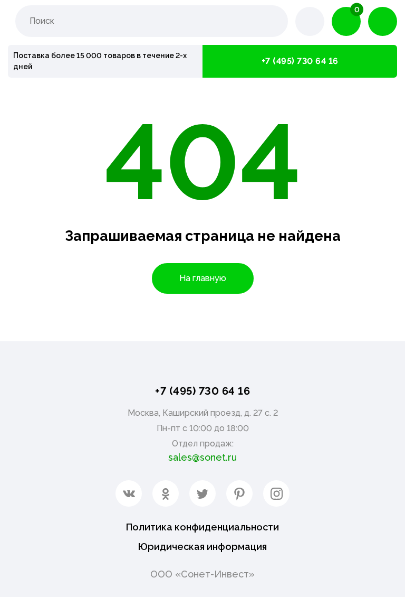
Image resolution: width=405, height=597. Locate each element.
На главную (202, 278)
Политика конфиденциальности (202, 527)
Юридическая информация (202, 546)
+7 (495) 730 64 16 (300, 61)
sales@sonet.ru (202, 457)
